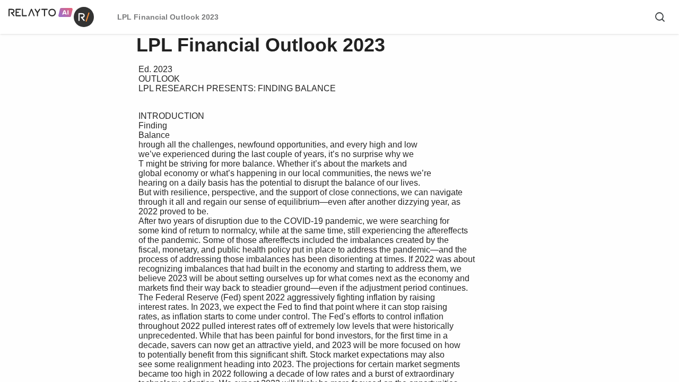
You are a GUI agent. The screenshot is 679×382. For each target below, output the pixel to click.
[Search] (660, 17)
